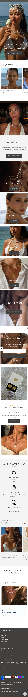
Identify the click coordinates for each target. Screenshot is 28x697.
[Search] (22, 5)
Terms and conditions (6, 655)
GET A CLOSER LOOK (14, 155)
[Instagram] (14, 360)
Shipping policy (5, 651)
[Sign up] (26, 668)
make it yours (14, 421)
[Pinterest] (17, 360)
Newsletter (4, 641)
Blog (2, 637)
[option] (14, 30)
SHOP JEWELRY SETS (14, 312)
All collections (4, 644)
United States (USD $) (5, 688)
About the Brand (5, 635)
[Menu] (2, 5)
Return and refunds (6, 653)
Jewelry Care (4, 639)
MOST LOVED (7, 65)
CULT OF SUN (8, 691)
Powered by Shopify (15, 691)
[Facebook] (11, 360)
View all (24, 523)
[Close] (26, 335)
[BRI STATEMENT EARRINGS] (11, 78)
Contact (3, 633)
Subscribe (14, 356)
